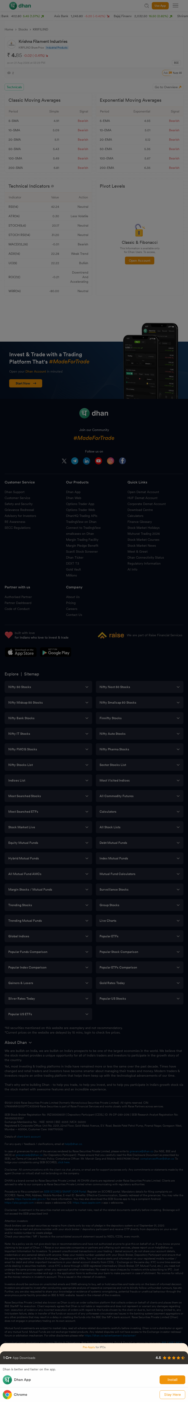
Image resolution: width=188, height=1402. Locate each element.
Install (172, 1379)
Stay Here (172, 1394)
